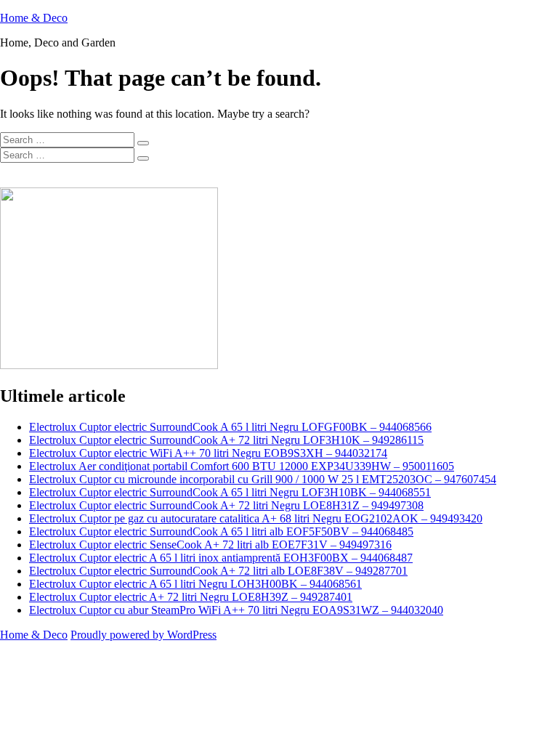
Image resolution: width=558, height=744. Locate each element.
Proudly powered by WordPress (143, 634)
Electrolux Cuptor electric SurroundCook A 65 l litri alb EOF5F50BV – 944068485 (221, 531)
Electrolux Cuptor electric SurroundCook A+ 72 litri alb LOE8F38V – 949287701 (218, 571)
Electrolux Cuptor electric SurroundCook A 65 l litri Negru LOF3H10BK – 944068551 (230, 492)
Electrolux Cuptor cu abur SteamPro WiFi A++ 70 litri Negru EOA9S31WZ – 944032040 (236, 610)
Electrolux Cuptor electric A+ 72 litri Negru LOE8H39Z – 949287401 (190, 597)
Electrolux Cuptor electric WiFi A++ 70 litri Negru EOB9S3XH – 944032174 (208, 453)
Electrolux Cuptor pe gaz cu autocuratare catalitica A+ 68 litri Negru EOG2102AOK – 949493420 (255, 518)
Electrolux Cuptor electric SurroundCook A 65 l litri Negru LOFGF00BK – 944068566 (230, 427)
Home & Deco (34, 18)
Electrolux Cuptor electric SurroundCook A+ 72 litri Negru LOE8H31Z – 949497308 (226, 505)
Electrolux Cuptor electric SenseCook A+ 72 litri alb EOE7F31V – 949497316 (210, 544)
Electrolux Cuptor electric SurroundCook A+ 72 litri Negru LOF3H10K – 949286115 (226, 440)
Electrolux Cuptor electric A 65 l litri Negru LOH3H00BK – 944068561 (195, 584)
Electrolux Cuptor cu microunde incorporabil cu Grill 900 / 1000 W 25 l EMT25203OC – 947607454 (262, 479)
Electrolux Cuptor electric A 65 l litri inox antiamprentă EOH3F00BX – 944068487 (221, 557)
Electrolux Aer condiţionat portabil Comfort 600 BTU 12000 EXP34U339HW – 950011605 (241, 466)
